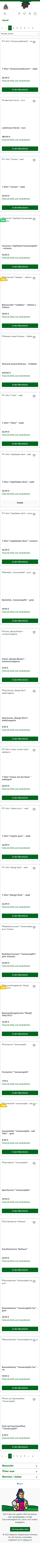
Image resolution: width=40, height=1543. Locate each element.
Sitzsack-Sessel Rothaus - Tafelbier (19, 364)
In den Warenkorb (20, 90)
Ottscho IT (27, 1540)
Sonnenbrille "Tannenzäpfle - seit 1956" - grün (18, 1132)
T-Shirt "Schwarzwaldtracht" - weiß (19, 69)
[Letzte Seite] (33, 28)
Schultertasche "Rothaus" (15, 1249)
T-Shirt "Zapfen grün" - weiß (16, 836)
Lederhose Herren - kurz (14, 128)
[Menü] (5, 13)
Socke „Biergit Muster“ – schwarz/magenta (14, 660)
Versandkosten (18, 1517)
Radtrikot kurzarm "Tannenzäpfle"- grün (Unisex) (19, 955)
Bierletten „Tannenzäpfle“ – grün (18, 600)
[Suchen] (19, 13)
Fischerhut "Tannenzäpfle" (15, 1072)
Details (20, 503)
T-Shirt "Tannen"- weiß (13, 187)
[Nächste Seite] (29, 28)
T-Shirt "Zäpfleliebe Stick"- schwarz (20, 541)
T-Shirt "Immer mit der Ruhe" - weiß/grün (17, 778)
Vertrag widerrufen (20, 1529)
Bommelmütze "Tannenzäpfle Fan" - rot (20, 1368)
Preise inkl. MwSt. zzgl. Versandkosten (16, 81)
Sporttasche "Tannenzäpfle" (16, 1190)
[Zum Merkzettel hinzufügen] (34, 42)
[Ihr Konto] (29, 13)
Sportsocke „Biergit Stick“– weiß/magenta (15, 719)
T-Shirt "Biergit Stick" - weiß (16, 895)
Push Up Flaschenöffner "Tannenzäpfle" (13, 1427)
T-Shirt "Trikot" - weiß (13, 423)
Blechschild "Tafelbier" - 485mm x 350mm (19, 306)
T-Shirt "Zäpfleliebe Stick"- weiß (18, 482)
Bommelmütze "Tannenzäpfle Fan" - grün (20, 1309)
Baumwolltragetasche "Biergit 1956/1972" (17, 1014)
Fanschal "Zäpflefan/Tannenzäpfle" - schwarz (20, 247)
